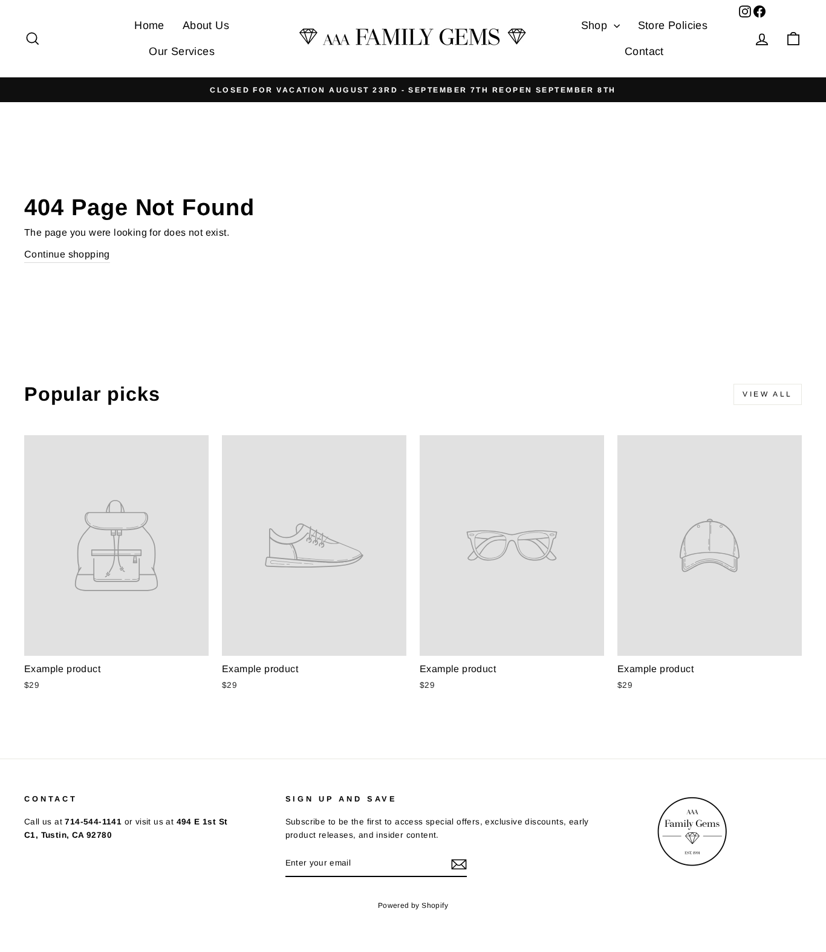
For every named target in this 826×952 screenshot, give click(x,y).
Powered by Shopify (413, 905)
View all (768, 394)
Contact (644, 51)
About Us (206, 25)
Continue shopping (67, 254)
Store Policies (673, 25)
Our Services (182, 51)
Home (149, 25)
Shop (596, 25)
